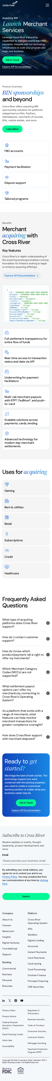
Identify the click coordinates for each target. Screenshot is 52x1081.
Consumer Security (37, 1031)
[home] (9, 5)
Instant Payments (37, 952)
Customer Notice (36, 1037)
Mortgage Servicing (37, 1043)
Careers (6, 925)
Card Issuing (34, 963)
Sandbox (32, 934)
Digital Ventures (11, 942)
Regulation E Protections (34, 1012)
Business (7, 974)
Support (6, 954)
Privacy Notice (9, 1016)
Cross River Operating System (38, 921)
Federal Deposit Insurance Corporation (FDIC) (13, 1025)
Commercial (9, 968)
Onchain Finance (37, 975)
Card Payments (36, 957)
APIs (30, 928)
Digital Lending (36, 940)
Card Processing (37, 969)
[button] (47, 5)
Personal (7, 980)
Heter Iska (7, 1040)
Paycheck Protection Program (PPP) (38, 1050)
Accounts (33, 946)
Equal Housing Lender (12, 1034)
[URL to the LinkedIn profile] (3, 1000)
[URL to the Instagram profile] (15, 1000)
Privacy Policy (9, 876)
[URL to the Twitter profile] (9, 1000)
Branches (7, 985)
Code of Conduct (36, 1025)
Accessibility (8, 1046)
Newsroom (8, 931)
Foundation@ (9, 948)
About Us (7, 919)
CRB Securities (36, 986)
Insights (6, 936)
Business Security (36, 1019)
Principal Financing (38, 981)
